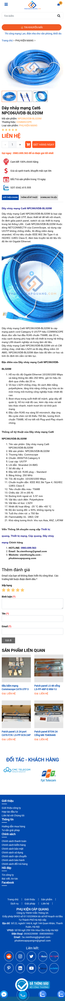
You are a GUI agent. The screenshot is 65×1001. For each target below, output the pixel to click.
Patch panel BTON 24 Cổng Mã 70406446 (46, 733)
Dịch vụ (15, 903)
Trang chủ (7, 40)
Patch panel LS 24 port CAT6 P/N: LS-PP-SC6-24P (16, 733)
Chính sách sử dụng (12, 852)
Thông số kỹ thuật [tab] (29, 197)
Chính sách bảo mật (12, 848)
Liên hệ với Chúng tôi (13, 815)
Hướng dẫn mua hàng (13, 826)
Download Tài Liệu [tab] (49, 197)
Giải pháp (30, 903)
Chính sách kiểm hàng (14, 844)
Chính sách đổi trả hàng (15, 864)
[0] (58, 4)
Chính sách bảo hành (13, 860)
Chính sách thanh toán (14, 841)
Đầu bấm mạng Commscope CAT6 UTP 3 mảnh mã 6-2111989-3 (15, 687)
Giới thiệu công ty (11, 807)
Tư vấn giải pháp (11, 830)
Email (6, 626)
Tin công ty (8, 874)
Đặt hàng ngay (43, 144)
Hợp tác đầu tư (10, 811)
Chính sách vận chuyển (14, 856)
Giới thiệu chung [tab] (10, 197)
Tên (5, 613)
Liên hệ (45, 903)
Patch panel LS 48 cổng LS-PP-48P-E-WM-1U (47, 687)
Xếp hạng (7, 585)
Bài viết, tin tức (10, 878)
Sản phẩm (46, 899)
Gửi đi (8, 640)
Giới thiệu (29, 899)
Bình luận (8, 596)
